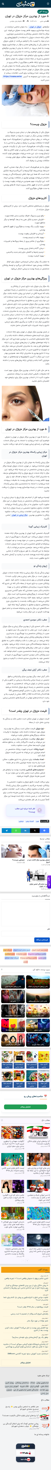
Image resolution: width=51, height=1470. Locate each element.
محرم (25, 962)
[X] (35, 830)
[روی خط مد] (25, 1453)
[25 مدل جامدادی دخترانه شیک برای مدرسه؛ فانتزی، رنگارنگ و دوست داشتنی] (12, 1240)
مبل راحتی (44, 1393)
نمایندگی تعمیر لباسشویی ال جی (26, 1390)
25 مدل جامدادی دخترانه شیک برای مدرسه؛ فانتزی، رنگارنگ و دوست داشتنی (14, 1251)
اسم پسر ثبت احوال (40, 950)
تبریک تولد (7, 950)
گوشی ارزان (34, 1386)
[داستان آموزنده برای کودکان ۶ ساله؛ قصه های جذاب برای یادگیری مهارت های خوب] (12, 1213)
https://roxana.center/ (12, 76)
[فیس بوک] (44, 830)
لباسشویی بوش (42, 1383)
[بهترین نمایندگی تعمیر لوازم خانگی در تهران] (38, 875)
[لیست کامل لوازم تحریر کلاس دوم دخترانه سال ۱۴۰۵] (38, 1213)
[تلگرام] (6, 830)
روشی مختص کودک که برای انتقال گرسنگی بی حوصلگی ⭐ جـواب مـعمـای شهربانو (21, 1425)
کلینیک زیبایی (30, 821)
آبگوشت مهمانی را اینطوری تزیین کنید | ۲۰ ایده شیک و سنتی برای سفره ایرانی (13, 1144)
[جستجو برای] (3, 4)
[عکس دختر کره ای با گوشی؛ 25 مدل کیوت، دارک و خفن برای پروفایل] (12, 1186)
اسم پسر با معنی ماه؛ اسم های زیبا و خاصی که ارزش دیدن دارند (39, 1251)
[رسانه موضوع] (25, 1446)
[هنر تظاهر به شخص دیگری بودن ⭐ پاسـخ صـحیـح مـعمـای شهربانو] (44, 1408)
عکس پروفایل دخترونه (37, 954)
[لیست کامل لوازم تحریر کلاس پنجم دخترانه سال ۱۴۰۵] (12, 1159)
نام (49, 929)
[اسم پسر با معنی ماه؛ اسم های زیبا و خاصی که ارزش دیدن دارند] (38, 1240)
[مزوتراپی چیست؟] (13, 851)
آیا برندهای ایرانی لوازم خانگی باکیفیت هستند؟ (39, 1142)
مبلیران (9, 1390)
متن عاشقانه (21, 954)
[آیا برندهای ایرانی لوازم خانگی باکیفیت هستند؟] (38, 1132)
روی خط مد (44, 1390)
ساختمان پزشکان (22, 1383)
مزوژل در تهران (35, 27)
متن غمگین (10, 954)
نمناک (32, 1383)
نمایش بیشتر (25, 1107)
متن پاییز (42, 958)
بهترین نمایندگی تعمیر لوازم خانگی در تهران (40, 885)
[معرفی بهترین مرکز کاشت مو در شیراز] (38, 851)
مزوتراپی (21, 821)
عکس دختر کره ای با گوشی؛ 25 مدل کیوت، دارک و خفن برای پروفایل (13, 1197)
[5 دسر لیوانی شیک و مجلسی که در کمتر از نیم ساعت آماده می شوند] (38, 1186)
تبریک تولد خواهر (12, 958)
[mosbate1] (25, 4)
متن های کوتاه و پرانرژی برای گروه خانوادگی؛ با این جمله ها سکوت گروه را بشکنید (38, 1170)
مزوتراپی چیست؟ (18, 860)
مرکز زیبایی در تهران (19, 515)
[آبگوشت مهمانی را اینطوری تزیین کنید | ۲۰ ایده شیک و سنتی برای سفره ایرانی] (12, 1132)
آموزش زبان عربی (12, 1386)
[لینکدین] (25, 830)
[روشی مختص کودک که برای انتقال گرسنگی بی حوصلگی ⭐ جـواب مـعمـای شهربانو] (44, 1426)
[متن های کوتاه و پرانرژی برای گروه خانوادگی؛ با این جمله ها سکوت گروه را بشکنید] (38, 1159)
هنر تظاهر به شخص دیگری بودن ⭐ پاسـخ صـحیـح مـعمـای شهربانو (22, 1407)
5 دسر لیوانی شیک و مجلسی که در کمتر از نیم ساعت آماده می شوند (39, 1197)
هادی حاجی (43, 21)
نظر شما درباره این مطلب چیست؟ (25, 810)
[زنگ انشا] (25, 1459)
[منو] (48, 4)
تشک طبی (44, 1386)
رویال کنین (9, 1383)
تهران (37, 821)
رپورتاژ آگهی (43, 12)
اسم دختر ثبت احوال (21, 950)
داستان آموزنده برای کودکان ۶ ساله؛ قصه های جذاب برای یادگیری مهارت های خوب (12, 1224)
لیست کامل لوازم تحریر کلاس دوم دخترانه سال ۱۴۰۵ (39, 1223)
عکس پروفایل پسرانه (28, 958)
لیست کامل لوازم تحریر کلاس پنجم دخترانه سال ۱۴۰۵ (13, 1169)
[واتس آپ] (16, 830)
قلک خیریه (24, 1386)
